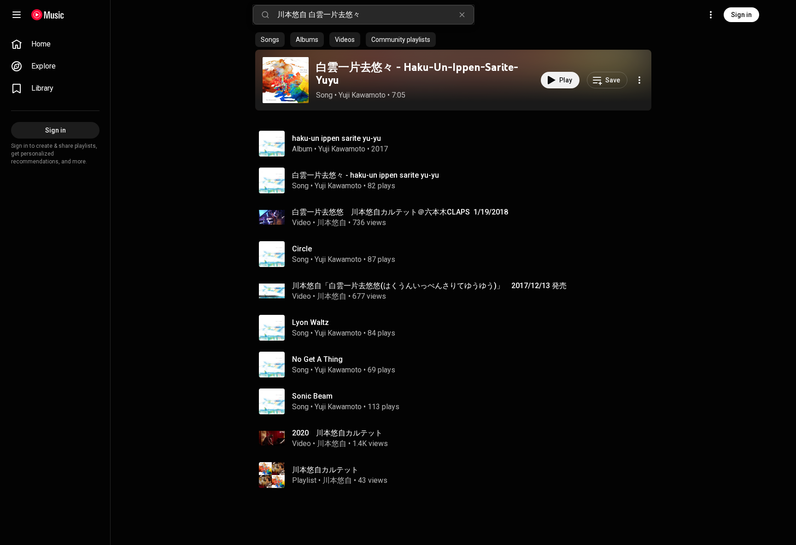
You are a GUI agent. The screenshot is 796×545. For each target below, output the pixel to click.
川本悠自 (331, 222)
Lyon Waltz (310, 322)
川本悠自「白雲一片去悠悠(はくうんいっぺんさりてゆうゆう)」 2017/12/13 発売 (429, 285)
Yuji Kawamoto (362, 95)
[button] (285, 80)
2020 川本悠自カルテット (337, 433)
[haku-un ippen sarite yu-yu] (457, 143)
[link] (55, 44)
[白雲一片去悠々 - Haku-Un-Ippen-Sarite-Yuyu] (286, 80)
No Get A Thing (317, 359)
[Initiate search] (265, 14)
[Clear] (462, 14)
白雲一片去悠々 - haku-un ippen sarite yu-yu (365, 175)
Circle (302, 248)
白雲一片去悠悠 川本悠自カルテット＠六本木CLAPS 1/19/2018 (400, 212)
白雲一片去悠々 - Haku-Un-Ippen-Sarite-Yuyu (417, 73)
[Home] (47, 14)
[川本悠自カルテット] (457, 475)
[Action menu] (639, 80)
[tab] (270, 39)
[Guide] (16, 14)
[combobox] (375, 15)
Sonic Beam (312, 396)
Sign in (741, 14)
